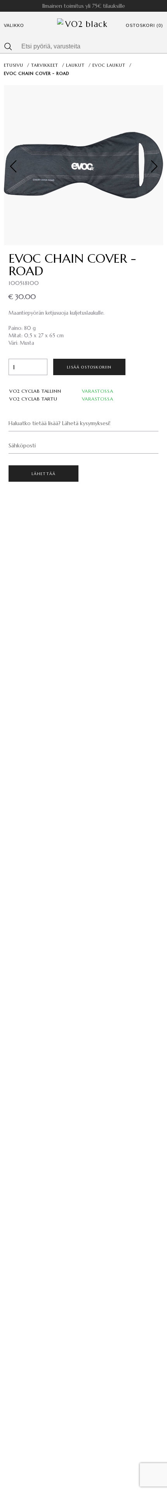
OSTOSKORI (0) (144, 25)
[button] (154, 166)
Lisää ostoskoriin (89, 367)
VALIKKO (14, 25)
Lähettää (43, 473)
